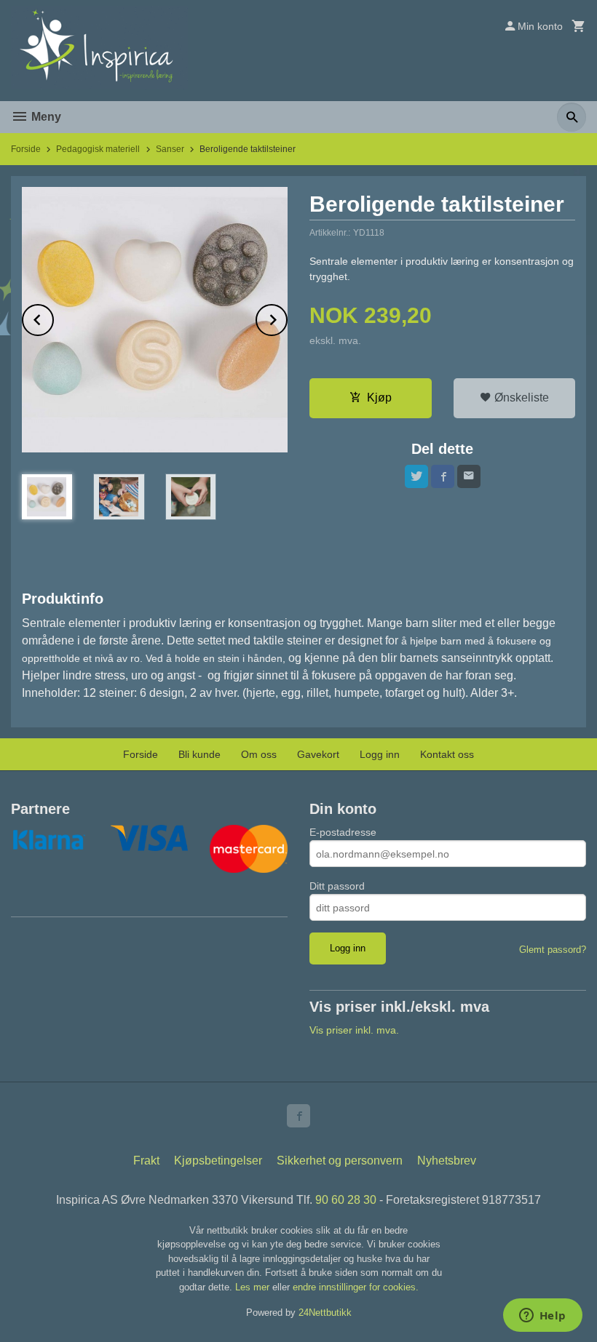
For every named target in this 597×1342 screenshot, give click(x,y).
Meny (44, 117)
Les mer (253, 1287)
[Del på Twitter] (416, 476)
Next (287, 317)
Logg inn (380, 754)
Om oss (259, 754)
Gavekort (318, 754)
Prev (53, 317)
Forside (26, 149)
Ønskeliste (520, 397)
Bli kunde (199, 754)
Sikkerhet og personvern (340, 1160)
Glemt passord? (552, 949)
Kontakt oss (447, 754)
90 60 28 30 (345, 1200)
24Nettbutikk (325, 1312)
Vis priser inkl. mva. (354, 1030)
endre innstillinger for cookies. (356, 1287)
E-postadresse (342, 832)
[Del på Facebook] (442, 476)
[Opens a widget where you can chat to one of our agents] (542, 1316)
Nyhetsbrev (446, 1160)
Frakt (146, 1160)
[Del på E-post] (469, 476)
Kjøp (379, 397)
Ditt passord (337, 886)
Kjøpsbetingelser (218, 1160)
